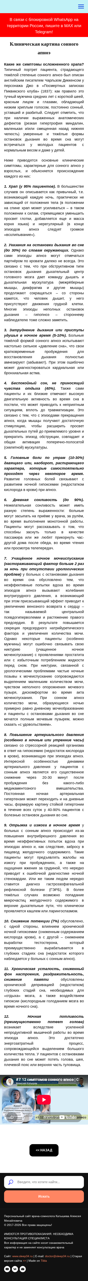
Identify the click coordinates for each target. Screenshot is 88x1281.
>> (24, 1260)
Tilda (44, 1260)
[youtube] (7, 1269)
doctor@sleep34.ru (57, 1256)
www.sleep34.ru (22, 1256)
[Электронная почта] (23, 1269)
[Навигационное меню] (81, 7)
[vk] (15, 1269)
